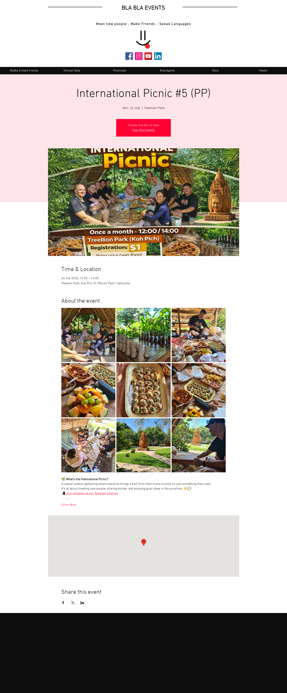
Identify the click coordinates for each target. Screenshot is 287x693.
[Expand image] (88, 335)
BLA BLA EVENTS (143, 8)
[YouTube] (148, 56)
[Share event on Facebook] (63, 602)
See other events (143, 130)
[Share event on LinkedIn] (82, 602)
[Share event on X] (73, 602)
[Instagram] (139, 56)
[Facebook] (129, 56)
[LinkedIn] (158, 56)
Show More (68, 505)
